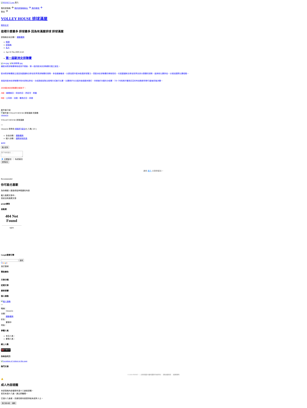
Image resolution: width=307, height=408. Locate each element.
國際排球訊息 (21, 138)
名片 (8, 48)
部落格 (9, 45)
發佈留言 (5, 162)
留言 (23, 129)
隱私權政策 (167, 375)
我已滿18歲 (6, 403)
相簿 (8, 42)
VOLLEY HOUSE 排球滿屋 (24, 18)
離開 (13, 403)
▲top (3, 143)
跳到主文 (5, 25)
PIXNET (135, 375)
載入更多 (5, 147)
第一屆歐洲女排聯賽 (19, 58)
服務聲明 (176, 375)
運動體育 (20, 37)
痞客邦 (18, 129)
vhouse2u (4, 115)
